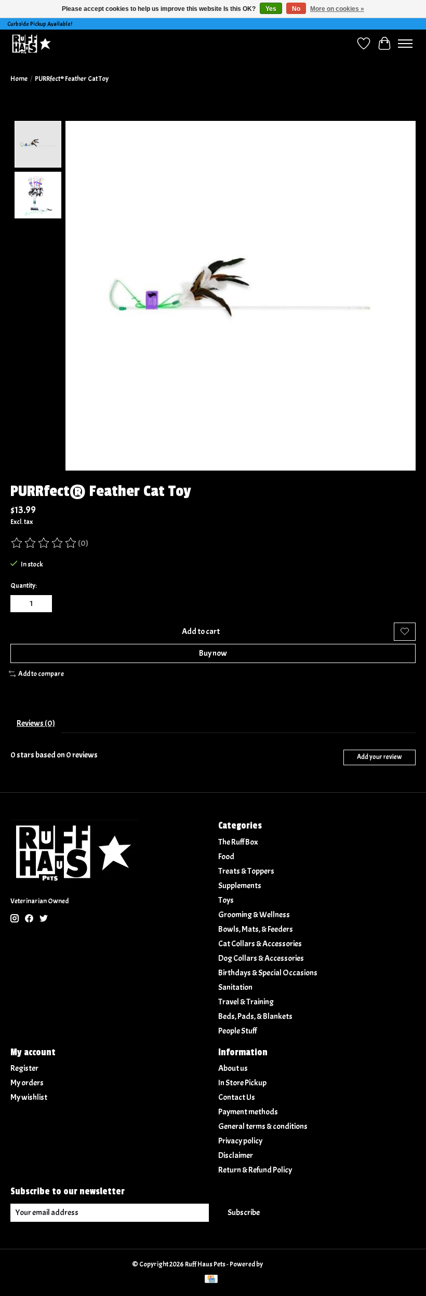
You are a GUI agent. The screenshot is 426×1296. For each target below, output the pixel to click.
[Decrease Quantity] (20, 603)
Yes (270, 8)
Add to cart (201, 631)
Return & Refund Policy (255, 1170)
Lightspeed (279, 1264)
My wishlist (28, 1097)
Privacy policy (240, 1141)
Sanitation (235, 987)
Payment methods (248, 1112)
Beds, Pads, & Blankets (255, 1016)
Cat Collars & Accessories (260, 944)
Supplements (239, 885)
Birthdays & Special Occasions (267, 973)
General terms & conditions (263, 1126)
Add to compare (41, 673)
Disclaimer (235, 1155)
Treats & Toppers (246, 871)
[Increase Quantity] (42, 603)
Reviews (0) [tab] (36, 723)
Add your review (379, 757)
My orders (27, 1083)
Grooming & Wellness (254, 914)
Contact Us (236, 1097)
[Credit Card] (211, 1280)
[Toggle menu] (405, 43)
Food (226, 856)
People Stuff (237, 1031)
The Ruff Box (238, 842)
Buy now (213, 653)
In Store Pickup (242, 1083)
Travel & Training (246, 1002)
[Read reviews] (44, 543)
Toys (226, 900)
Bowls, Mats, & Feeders (255, 929)
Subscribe (244, 1212)
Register (24, 1068)
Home (19, 78)
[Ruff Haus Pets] (31, 43)
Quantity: (23, 585)
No (296, 8)
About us (233, 1068)
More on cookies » (337, 8)
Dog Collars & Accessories (261, 958)
